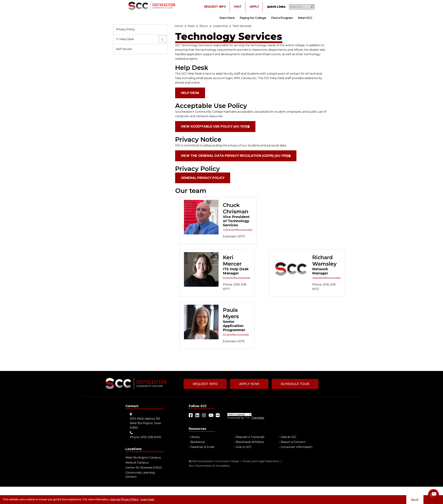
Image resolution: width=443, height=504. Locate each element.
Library (195, 437)
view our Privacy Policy (124, 499)
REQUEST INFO (215, 6)
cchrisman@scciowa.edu (237, 229)
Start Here (227, 18)
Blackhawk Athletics (250, 442)
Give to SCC (243, 447)
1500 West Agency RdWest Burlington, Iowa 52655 (145, 423)
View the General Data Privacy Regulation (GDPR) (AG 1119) (234, 156)
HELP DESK (190, 93)
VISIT (238, 6)
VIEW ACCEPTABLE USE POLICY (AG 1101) (214, 126)
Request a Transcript (250, 437)
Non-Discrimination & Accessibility (209, 465)
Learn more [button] (147, 499)
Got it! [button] (415, 499)
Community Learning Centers (140, 474)
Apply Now (249, 384)
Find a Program (282, 18)
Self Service (124, 49)
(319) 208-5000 (150, 437)
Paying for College (253, 18)
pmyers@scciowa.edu (236, 334)
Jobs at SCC (288, 437)
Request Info (205, 384)
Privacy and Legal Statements (261, 461)
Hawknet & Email (202, 447)
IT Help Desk (125, 39)
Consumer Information (296, 447)
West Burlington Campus (143, 457)
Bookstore (198, 442)
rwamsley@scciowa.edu (326, 277)
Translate (257, 417)
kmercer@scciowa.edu (236, 277)
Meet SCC (305, 18)
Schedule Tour (295, 384)
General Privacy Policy (202, 178)
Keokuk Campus (136, 462)
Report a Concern (293, 442)
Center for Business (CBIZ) (143, 467)
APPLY (254, 6)
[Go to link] (151, 6)
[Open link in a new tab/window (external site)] (191, 415)
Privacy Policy (125, 29)
